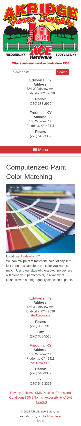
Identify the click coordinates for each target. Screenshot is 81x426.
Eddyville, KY (40, 80)
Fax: (40, 332)
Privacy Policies (21, 392)
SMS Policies (45, 392)
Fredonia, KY (40, 113)
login (40, 420)
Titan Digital (54, 416)
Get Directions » (40, 315)
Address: (40, 84)
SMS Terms (35, 397)
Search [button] (62, 72)
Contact (41, 402)
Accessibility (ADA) (58, 397)
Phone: (40, 99)
